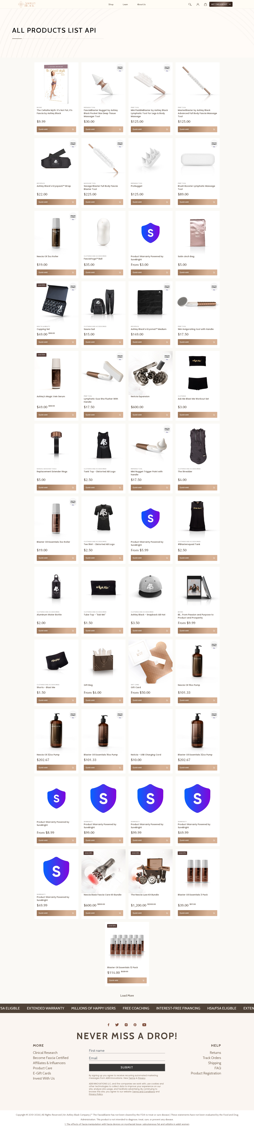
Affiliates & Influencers (49, 1063)
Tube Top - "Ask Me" (94, 614)
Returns (215, 1052)
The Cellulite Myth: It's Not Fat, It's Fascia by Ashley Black (54, 112)
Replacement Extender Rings (52, 471)
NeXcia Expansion (140, 396)
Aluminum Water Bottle (49, 614)
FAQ (217, 1068)
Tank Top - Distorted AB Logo (100, 471)
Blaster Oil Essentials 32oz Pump (195, 754)
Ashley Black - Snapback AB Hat (148, 614)
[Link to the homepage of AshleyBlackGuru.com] (27, 4)
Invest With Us (44, 1078)
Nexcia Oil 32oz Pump (48, 754)
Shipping (214, 1063)
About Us (141, 4)
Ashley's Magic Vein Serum (51, 396)
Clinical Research (45, 1052)
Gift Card (136, 687)
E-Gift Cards (42, 1073)
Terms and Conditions (143, 1091)
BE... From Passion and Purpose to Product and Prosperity (196, 616)
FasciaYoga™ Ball (93, 258)
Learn (125, 4)
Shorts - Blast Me (46, 687)
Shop (110, 4)
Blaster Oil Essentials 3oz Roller (53, 541)
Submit (127, 1067)
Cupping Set (43, 329)
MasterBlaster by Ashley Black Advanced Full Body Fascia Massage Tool (197, 113)
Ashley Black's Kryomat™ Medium (148, 329)
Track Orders (212, 1058)
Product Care (42, 1068)
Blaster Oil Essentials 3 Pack (193, 894)
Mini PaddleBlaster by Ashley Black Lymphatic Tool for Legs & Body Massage (149, 113)
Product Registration (206, 1073)
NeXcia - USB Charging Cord (146, 754)
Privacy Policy (96, 1094)
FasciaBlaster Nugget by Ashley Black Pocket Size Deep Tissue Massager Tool (101, 113)
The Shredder (185, 471)
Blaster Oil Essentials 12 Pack (122, 967)
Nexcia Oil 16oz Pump (189, 685)
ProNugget (136, 186)
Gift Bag (88, 685)
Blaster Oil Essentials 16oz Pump (101, 754)
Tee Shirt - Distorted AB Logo (99, 544)
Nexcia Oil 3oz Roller (47, 256)
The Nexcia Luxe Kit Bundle (145, 894)
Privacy (141, 1078)
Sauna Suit (89, 329)
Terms (132, 1078)
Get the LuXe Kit (219, 4)
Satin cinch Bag (186, 256)
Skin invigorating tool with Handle (196, 329)
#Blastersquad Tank (189, 544)
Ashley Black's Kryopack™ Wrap (54, 186)
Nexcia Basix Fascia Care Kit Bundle (102, 894)
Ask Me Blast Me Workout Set (193, 398)
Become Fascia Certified (50, 1058)
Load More (127, 995)
